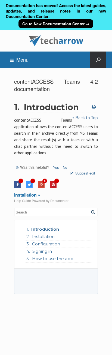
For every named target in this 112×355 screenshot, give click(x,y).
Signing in (42, 251)
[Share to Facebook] (17, 186)
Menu (22, 59)
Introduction (45, 229)
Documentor (59, 200)
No (65, 167)
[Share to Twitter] (29, 186)
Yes (56, 167)
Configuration (46, 243)
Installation (43, 236)
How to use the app (52, 258)
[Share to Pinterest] (53, 186)
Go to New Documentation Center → (55, 23)
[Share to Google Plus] (41, 186)
